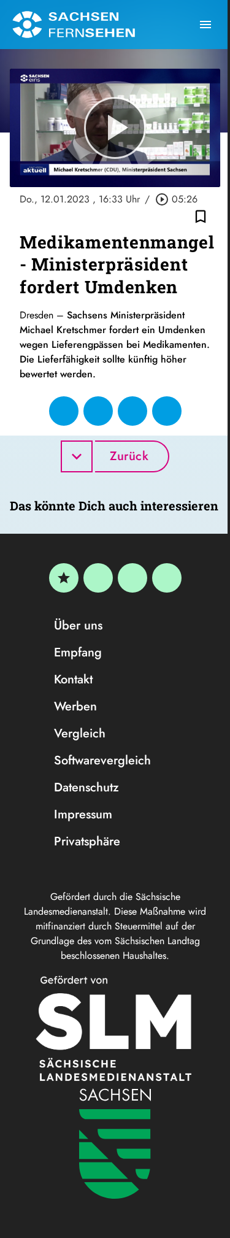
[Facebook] (98, 578)
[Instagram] (132, 578)
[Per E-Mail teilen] (167, 411)
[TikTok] (167, 578)
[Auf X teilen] (98, 411)
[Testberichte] (64, 578)
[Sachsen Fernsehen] (73, 24)
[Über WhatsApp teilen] (132, 411)
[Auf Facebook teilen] (64, 411)
